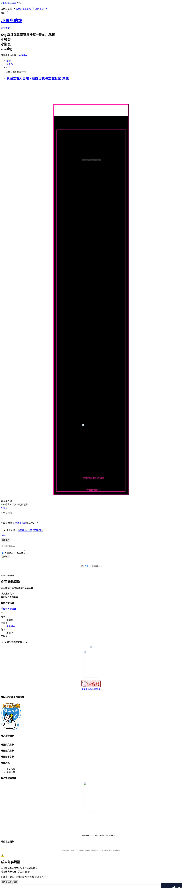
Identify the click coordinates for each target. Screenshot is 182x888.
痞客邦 (18, 523)
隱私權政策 (106, 851)
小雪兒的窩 (11, 20)
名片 (8, 67)
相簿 (8, 61)
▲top (3, 535)
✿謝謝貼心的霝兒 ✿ (91, 689)
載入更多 (5, 540)
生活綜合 (23, 55)
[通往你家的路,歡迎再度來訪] (91, 647)
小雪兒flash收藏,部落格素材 (30, 530)
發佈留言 (5, 557)
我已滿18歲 (6, 882)
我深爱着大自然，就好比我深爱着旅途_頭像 (37, 78)
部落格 (9, 64)
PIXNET (71, 851)
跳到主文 (5, 28)
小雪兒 (4, 508)
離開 (15, 882)
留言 (24, 523)
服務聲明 (116, 851)
